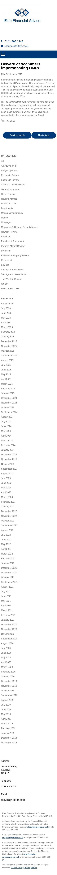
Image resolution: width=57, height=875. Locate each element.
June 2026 (6, 313)
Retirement (6, 260)
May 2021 (6, 601)
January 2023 (8, 506)
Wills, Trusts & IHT (10, 288)
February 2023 (8, 502)
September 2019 (9, 695)
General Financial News (13, 184)
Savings (5, 265)
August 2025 (7, 360)
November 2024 (9, 403)
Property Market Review (13, 246)
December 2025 (9, 341)
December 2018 (9, 738)
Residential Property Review (15, 255)
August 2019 (7, 700)
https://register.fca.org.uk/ (38, 827)
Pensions (5, 236)
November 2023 (9, 459)
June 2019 (6, 709)
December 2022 (9, 511)
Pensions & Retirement (12, 241)
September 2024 (9, 412)
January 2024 (8, 450)
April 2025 (6, 379)
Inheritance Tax (8, 203)
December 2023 (9, 454)
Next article (43, 135)
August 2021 (7, 587)
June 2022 (6, 539)
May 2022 (6, 544)
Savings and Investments (13, 274)
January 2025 (8, 393)
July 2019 (6, 705)
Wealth (4, 284)
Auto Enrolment (8, 166)
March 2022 (7, 554)
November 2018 (9, 742)
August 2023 (7, 473)
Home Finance (8, 194)
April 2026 (6, 322)
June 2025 (6, 370)
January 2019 (8, 733)
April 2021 (6, 605)
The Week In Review (11, 279)
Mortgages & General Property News (19, 227)
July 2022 (6, 535)
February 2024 (8, 445)
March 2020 (7, 667)
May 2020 (6, 657)
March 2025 (7, 384)
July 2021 (6, 591)
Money (4, 218)
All (2, 161)
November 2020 (9, 629)
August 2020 (7, 643)
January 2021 (8, 620)
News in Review (9, 232)
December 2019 (9, 681)
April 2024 (6, 436)
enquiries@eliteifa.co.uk (16, 46)
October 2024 (7, 407)
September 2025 (9, 355)
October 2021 (7, 577)
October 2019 (7, 690)
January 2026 (8, 336)
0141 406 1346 (14, 41)
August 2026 (7, 303)
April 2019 (6, 719)
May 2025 (6, 374)
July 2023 (6, 478)
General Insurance (10, 189)
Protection (6, 251)
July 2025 (6, 365)
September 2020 (9, 639)
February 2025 (8, 388)
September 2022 (9, 525)
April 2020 (6, 662)
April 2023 (6, 492)
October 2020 (7, 634)
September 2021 (9, 582)
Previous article (17, 135)
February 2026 (8, 332)
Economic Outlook (10, 175)
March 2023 (7, 497)
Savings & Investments (12, 269)
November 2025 (9, 346)
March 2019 (7, 723)
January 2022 (8, 563)
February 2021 (8, 615)
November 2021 (9, 572)
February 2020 (8, 672)
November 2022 (9, 516)
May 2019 (6, 714)
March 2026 (7, 327)
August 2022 (7, 530)
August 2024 (7, 417)
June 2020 (6, 653)
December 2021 (9, 568)
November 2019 (9, 686)
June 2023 (6, 483)
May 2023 (6, 487)
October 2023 (7, 464)
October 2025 (7, 351)
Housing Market (9, 199)
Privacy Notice (30, 868)
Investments (7, 208)
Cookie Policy (17, 868)
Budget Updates (9, 170)
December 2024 (9, 398)
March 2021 (7, 610)
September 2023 (9, 469)
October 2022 (7, 521)
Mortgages (6, 222)
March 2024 (7, 440)
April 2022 (6, 549)
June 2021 (6, 596)
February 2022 (8, 558)
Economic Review (10, 180)
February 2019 (8, 728)
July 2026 (6, 308)
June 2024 (6, 426)
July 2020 (6, 648)
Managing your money (12, 213)
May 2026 (6, 318)
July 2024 (6, 421)
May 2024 (6, 431)
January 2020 (8, 676)
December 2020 (9, 624)
